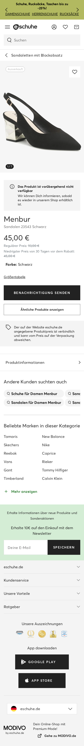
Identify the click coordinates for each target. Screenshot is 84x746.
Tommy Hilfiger (55, 470)
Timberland (14, 478)
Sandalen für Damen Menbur (36, 402)
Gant (8, 470)
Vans (8, 461)
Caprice (49, 453)
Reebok (10, 453)
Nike (46, 445)
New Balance (53, 436)
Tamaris (11, 436)
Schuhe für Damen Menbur (34, 393)
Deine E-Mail (19, 547)
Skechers (11, 445)
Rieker (47, 461)
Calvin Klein (52, 478)
